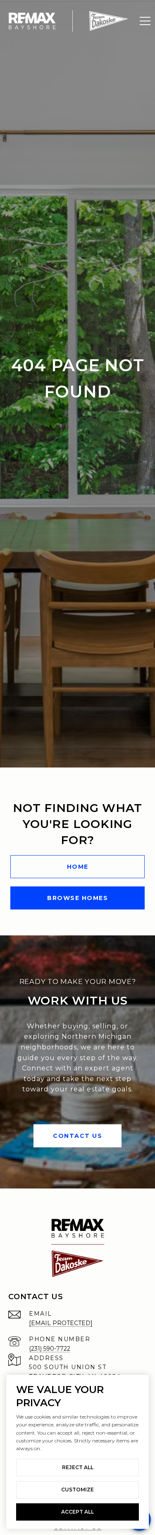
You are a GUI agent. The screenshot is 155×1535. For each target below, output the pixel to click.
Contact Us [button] (77, 1136)
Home (77, 866)
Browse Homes (77, 898)
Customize (77, 1489)
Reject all (77, 1467)
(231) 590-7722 (49, 1348)
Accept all (77, 1512)
